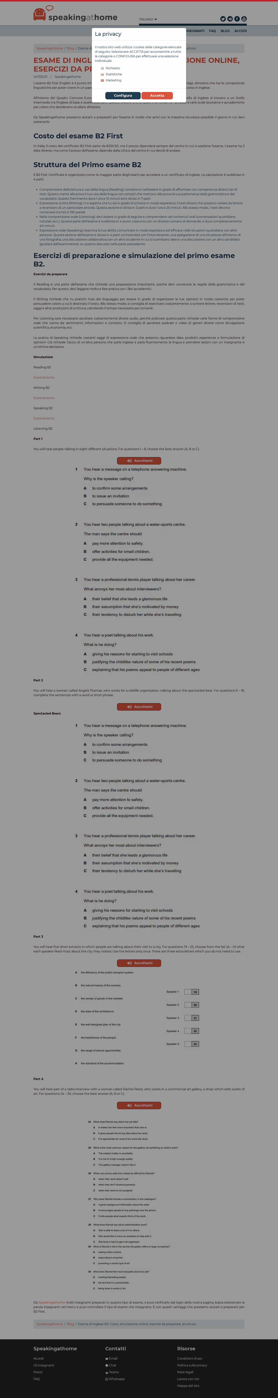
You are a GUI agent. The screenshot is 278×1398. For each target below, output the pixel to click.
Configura (123, 96)
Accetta (157, 96)
